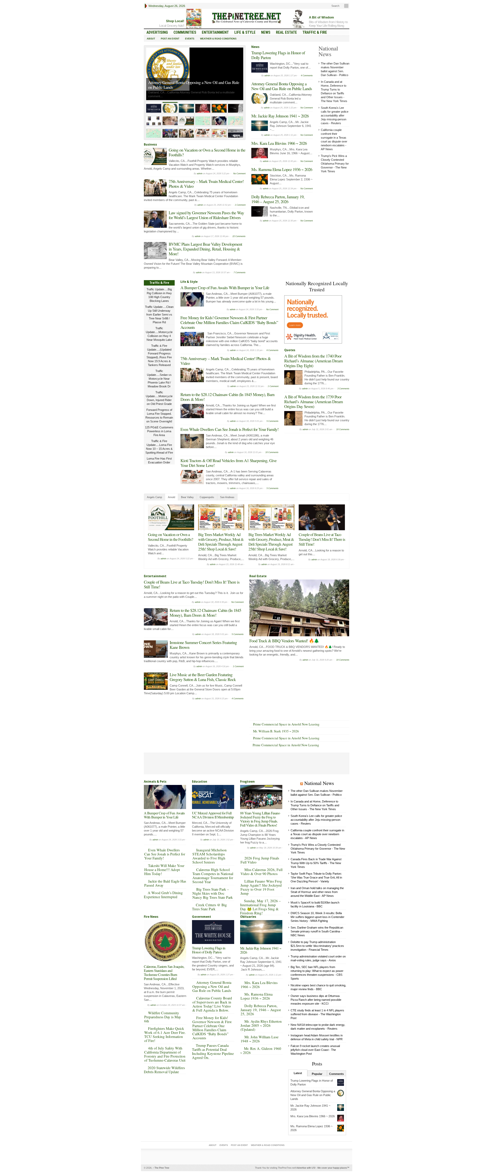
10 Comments (271, 452)
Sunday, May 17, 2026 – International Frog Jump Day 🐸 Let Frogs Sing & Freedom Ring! (260, 906)
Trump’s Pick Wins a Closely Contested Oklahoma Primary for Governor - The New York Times (335, 163)
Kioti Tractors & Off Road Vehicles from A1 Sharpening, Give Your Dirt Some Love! (228, 463)
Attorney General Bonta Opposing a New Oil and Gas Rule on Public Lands (193, 85)
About (151, 38)
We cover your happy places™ (333, 1168)
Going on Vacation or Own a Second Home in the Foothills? (207, 152)
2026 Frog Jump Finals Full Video (260, 860)
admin (199, 173)
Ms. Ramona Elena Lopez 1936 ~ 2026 (281, 169)
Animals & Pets (155, 781)
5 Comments (272, 421)
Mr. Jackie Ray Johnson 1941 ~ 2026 (280, 116)
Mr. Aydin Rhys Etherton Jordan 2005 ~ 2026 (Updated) (261, 1025)
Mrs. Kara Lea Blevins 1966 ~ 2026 (279, 143)
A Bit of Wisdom (321, 17)
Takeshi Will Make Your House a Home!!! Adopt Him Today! (164, 869)
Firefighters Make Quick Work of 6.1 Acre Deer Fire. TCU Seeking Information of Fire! (165, 1034)
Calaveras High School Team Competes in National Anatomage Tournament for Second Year (212, 875)
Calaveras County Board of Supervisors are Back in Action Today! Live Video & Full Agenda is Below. (212, 1004)
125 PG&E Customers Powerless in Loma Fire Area (159, 431)
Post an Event (170, 38)
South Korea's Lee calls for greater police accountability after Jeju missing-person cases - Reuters (334, 115)
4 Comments (307, 75)
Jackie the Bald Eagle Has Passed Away (165, 883)
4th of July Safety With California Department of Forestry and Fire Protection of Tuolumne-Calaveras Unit (164, 1054)
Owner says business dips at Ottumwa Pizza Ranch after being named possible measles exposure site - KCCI (316, 999)
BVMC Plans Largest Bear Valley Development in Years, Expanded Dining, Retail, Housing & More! (205, 248)
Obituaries (248, 917)
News (265, 32)
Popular (317, 1073)
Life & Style (245, 32)
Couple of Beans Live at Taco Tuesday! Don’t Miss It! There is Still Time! (322, 539)
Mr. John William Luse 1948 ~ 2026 (259, 1038)
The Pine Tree (161, 1168)
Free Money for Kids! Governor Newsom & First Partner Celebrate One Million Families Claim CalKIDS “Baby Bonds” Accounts (229, 322)
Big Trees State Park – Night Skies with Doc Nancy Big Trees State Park (212, 893)
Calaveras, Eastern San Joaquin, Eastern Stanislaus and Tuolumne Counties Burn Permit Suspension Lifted (164, 972)
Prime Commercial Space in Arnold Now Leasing (286, 724)
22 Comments (239, 236)
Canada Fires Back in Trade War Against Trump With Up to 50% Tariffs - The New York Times (316, 863)
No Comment (239, 173)
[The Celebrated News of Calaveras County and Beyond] (246, 18)
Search (335, 5)
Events (189, 38)
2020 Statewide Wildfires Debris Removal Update (164, 1069)
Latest (298, 1073)
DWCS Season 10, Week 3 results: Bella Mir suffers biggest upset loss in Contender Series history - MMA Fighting (317, 916)
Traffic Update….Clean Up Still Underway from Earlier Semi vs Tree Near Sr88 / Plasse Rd (159, 314)
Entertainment (215, 32)
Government (201, 917)
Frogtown (247, 781)
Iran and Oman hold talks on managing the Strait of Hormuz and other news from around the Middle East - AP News (317, 891)
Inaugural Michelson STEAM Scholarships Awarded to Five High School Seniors (209, 856)
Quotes (289, 350)
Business (150, 144)
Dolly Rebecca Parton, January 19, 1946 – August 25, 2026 (277, 199)
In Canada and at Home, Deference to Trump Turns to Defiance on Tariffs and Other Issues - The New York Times (315, 805)
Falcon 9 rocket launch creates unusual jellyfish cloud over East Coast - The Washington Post (315, 1049)
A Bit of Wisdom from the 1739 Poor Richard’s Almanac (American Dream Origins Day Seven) (313, 401)
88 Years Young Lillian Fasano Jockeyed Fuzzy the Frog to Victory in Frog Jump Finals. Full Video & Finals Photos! (260, 819)
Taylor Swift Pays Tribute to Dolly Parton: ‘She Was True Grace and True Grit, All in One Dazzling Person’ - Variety (316, 877)
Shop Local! (175, 21)
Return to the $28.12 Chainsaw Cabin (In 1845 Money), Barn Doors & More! (227, 397)
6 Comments (272, 350)
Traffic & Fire (315, 32)
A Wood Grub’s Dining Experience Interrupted (163, 894)
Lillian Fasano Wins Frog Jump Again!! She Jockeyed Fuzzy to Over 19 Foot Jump (261, 887)
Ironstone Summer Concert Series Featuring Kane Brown (203, 645)
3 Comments (343, 388)
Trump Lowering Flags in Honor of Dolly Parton (278, 55)
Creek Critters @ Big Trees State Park (209, 906)
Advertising (157, 32)
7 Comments (240, 272)
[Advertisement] (313, 459)
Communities (185, 32)
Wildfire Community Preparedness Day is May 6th (162, 1016)
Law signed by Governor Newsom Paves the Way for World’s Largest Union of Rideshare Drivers (206, 215)
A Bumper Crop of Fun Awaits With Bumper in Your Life (224, 287)
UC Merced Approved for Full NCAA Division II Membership (213, 815)
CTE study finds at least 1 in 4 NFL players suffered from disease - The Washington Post (317, 1014)
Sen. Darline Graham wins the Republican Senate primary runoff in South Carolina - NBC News (317, 931)
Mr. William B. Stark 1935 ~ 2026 (276, 731)
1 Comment (240, 205)
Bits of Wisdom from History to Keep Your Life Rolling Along (328, 24)
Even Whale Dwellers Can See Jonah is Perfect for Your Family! (229, 429)
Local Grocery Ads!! (171, 26)
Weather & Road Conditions (218, 38)
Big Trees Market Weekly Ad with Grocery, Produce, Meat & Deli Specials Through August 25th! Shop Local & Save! (221, 542)
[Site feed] (346, 6)
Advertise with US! (305, 1168)
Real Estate (286, 32)
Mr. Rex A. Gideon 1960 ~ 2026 (260, 1050)
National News (319, 783)
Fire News (151, 917)
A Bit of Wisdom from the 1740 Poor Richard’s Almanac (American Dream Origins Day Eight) (313, 360)
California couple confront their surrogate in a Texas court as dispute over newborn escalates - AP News (317, 834)
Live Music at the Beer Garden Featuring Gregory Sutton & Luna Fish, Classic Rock (203, 677)
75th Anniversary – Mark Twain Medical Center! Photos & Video (206, 183)
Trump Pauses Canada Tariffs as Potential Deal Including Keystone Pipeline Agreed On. (213, 1051)
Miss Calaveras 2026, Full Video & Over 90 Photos (262, 871)
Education (199, 781)
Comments (336, 1073)
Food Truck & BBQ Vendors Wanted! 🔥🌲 (284, 640)
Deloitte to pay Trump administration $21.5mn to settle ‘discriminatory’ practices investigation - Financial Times (317, 945)
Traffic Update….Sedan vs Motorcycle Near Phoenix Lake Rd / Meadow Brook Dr (159, 378)
